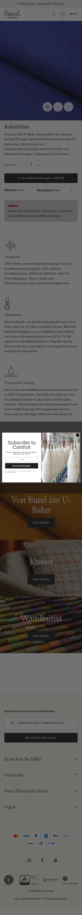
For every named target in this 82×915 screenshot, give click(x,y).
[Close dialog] (77, 435)
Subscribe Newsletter (21, 466)
